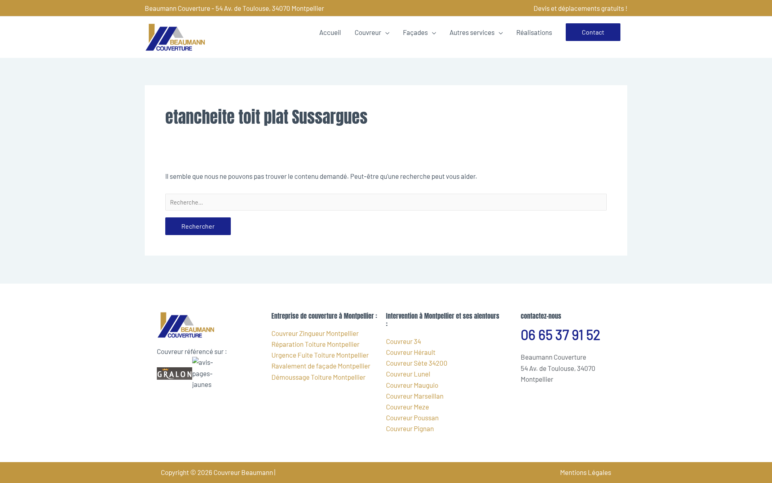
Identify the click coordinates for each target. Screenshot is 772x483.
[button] (593, 32)
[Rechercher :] (386, 202)
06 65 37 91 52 (560, 334)
